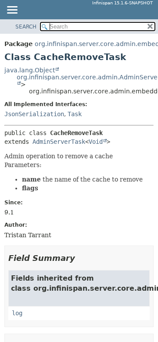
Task (75, 114)
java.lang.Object (29, 70)
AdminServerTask (58, 141)
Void (96, 141)
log (17, 313)
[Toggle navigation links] (11, 10)
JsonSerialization (34, 114)
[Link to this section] (81, 258)
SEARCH (25, 27)
